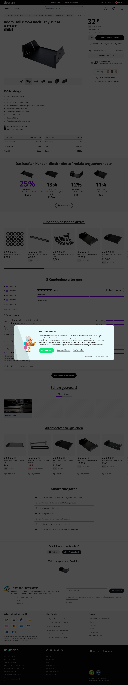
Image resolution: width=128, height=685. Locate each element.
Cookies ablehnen (63, 350)
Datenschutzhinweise (101, 356)
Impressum (88, 356)
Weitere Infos (78, 350)
